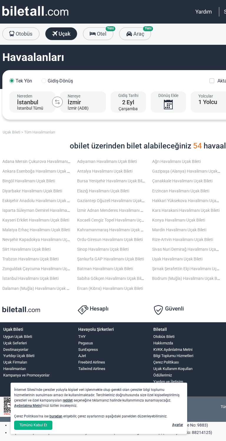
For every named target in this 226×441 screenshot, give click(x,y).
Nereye (74, 96)
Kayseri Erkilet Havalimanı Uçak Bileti (35, 220)
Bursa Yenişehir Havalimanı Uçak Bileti (112, 181)
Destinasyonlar (15, 349)
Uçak (63, 34)
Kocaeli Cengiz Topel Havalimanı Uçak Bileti (116, 220)
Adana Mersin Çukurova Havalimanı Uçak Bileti (44, 161)
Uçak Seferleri (15, 343)
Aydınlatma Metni (28, 406)
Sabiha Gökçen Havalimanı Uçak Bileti (111, 278)
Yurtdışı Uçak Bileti (18, 356)
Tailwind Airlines (91, 368)
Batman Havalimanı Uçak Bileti (105, 268)
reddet (68, 400)
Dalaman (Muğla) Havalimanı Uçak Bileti (38, 288)
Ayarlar (177, 425)
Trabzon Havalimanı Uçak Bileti (30, 259)
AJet (82, 356)
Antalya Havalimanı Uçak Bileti (104, 171)
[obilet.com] (35, 16)
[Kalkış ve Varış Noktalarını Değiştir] (57, 102)
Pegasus (85, 343)
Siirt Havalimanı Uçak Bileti (26, 249)
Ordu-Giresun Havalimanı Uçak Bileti (110, 239)
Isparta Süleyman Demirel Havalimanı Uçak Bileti (46, 210)
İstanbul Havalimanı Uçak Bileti (30, 278)
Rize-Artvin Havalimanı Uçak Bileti (182, 239)
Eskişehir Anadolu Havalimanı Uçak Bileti (39, 200)
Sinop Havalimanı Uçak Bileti (103, 249)
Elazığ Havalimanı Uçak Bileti (103, 191)
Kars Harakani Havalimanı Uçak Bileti (186, 210)
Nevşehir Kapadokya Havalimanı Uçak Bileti (41, 239)
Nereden (24, 96)
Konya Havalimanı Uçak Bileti (178, 220)
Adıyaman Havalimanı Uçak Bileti (107, 161)
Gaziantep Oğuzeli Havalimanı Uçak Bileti (114, 200)
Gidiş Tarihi (128, 95)
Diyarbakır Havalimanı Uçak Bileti (32, 191)
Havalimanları (14, 368)
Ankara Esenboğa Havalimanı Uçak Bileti (39, 171)
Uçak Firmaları (15, 362)
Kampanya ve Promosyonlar (26, 375)
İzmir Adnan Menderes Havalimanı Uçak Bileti (118, 210)
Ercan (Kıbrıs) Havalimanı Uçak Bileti (110, 288)
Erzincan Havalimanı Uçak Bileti (180, 191)
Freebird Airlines (91, 362)
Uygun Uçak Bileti (17, 336)
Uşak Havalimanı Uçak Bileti (177, 259)
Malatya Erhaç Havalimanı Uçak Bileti (36, 229)
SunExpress (88, 349)
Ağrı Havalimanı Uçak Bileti (176, 161)
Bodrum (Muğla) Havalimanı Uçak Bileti (187, 278)
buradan (55, 416)
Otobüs (23, 34)
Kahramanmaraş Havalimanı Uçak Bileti (113, 229)
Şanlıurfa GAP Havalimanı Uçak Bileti (110, 259)
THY (82, 336)
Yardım (203, 12)
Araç (141, 32)
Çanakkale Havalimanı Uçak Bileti (182, 181)
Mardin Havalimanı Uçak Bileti (179, 229)
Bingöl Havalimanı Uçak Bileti (28, 181)
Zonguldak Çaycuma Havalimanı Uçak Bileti (41, 268)
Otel (104, 32)
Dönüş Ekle (168, 95)
